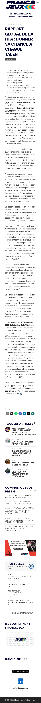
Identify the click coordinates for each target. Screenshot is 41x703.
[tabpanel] (20, 639)
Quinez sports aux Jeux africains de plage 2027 (22, 453)
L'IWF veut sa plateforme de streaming (20, 474)
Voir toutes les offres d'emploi (22, 613)
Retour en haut (30, 700)
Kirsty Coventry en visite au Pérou (23, 463)
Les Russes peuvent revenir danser (22, 443)
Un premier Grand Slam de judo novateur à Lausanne (24, 432)
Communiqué (10, 59)
